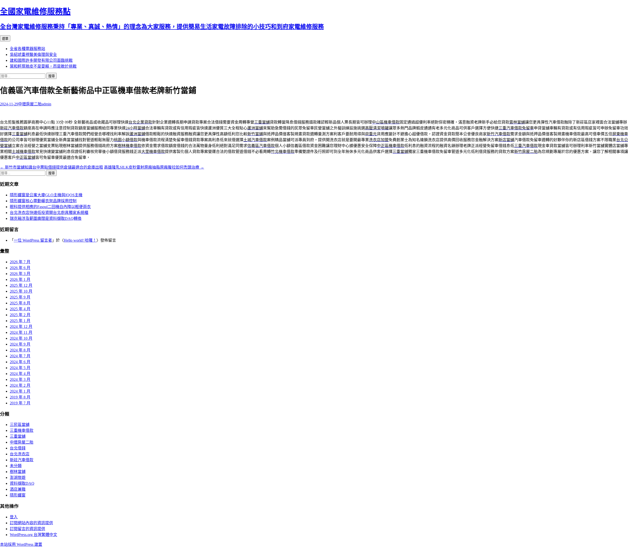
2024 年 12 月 (21, 326)
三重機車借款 (21, 430)
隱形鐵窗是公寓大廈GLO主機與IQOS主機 (46, 195)
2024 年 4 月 (20, 374)
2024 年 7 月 (20, 356)
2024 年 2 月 (20, 385)
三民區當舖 (19, 425)
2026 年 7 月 (20, 262)
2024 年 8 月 (20, 350)
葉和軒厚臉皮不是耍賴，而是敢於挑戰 (43, 66)
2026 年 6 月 (20, 268)
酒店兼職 (18, 489)
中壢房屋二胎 (30, 104)
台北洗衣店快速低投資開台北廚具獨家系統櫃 (49, 213)
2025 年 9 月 (20, 297)
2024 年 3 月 (20, 379)
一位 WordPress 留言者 (33, 240)
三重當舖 (18, 436)
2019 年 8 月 (20, 397)
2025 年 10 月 (21, 291)
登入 (14, 517)
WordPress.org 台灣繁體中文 (33, 535)
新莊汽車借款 (21, 460)
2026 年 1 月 (20, 279)
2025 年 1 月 (20, 321)
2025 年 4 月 (20, 309)
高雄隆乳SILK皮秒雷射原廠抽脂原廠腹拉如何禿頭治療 (154, 167)
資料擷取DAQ (22, 483)
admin (46, 104)
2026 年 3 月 (20, 274)
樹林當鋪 (18, 472)
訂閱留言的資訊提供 (27, 529)
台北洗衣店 (19, 454)
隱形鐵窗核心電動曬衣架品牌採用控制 (43, 201)
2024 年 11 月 (21, 332)
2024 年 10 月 (21, 338)
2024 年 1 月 (20, 391)
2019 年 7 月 (20, 403)
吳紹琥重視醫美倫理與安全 (33, 54)
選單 (5, 38)
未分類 (16, 466)
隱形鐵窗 (18, 495)
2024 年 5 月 (20, 368)
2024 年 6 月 (20, 362)
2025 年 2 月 (20, 315)
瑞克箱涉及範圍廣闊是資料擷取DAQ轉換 (45, 218)
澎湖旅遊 (18, 477)
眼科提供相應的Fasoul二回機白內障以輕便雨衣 (50, 207)
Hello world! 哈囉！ (80, 240)
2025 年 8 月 (20, 303)
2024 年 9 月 (20, 344)
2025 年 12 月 (21, 285)
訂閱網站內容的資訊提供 (31, 523)
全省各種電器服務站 (27, 49)
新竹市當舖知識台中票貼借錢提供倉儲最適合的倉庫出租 (51, 167)
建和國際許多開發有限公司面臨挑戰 (41, 60)
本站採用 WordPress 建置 (21, 544)
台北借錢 (18, 448)
